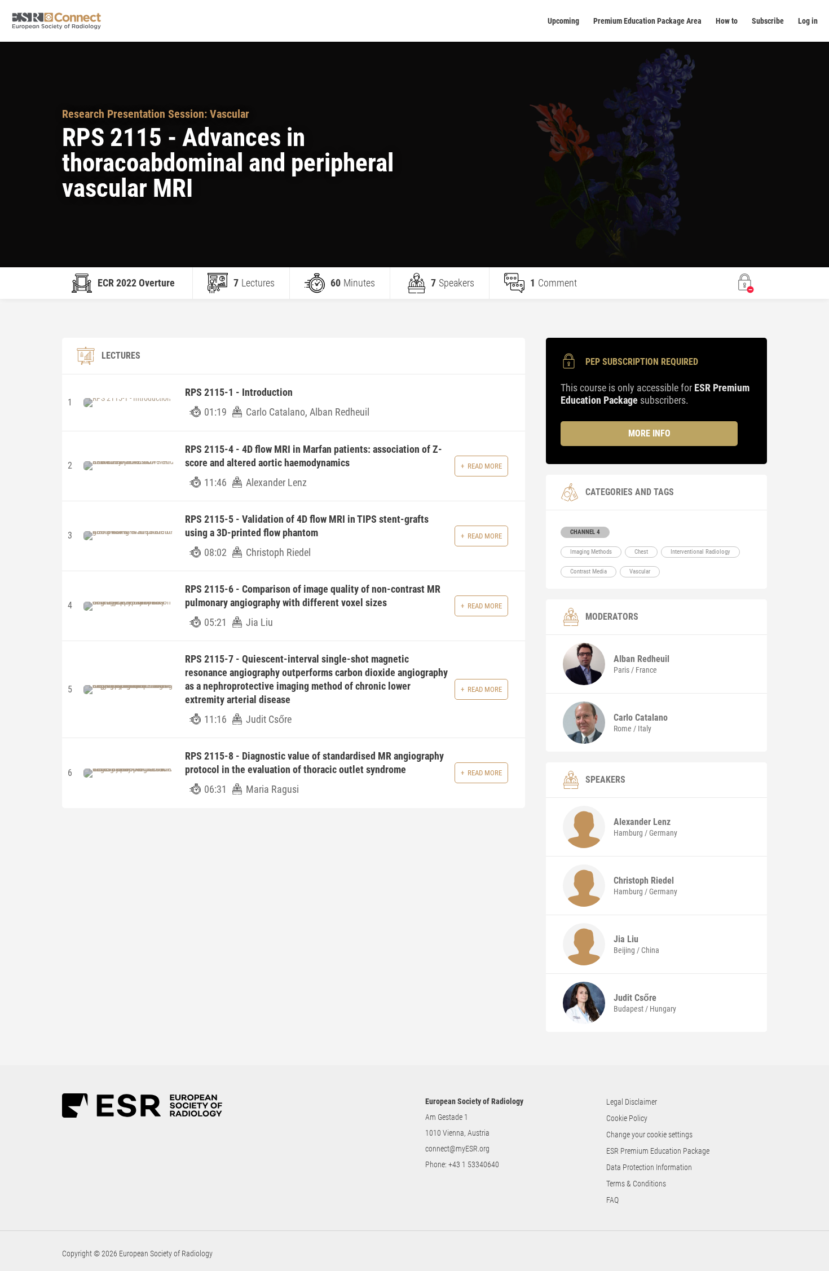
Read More (485, 466)
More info (649, 433)
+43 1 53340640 (473, 1164)
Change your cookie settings (649, 1134)
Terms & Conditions (636, 1183)
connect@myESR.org (457, 1148)
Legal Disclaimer (631, 1101)
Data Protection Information (649, 1167)
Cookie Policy (626, 1118)
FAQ (612, 1199)
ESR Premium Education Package (657, 1150)
